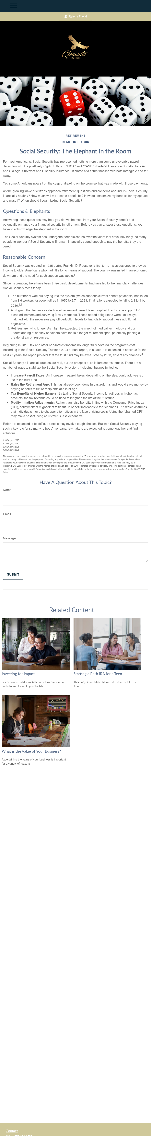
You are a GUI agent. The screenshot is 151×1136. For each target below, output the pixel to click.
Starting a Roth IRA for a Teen (98, 674)
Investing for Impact (18, 674)
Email (7, 514)
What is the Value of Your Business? (31, 751)
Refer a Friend (78, 16)
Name (7, 489)
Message (9, 538)
